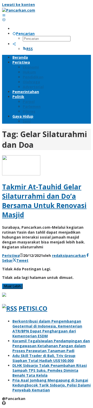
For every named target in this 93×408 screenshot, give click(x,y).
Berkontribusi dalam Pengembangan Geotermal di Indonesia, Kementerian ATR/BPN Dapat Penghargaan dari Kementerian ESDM (47, 328)
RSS (29, 48)
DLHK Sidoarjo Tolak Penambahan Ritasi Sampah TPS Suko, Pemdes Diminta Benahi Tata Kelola (49, 370)
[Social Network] (14, 43)
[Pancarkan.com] (18, 10)
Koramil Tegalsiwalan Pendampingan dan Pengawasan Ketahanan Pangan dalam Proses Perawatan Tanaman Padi (51, 345)
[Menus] (4, 15)
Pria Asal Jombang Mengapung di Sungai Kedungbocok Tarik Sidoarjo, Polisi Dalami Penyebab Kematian (51, 385)
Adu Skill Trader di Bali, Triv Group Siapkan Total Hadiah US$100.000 (43, 358)
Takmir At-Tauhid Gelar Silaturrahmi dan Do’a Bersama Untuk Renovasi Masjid (44, 200)
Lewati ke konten (18, 4)
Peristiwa (11, 255)
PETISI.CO (33, 308)
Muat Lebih (12, 286)
